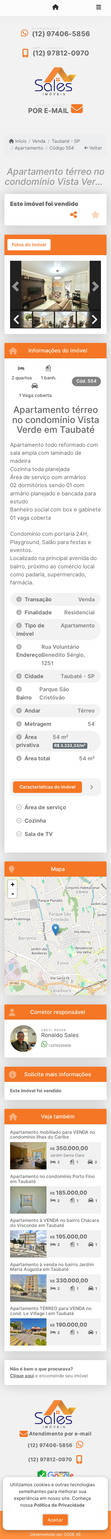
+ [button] (13, 884)
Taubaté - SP (66, 141)
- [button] (13, 893)
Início (20, 141)
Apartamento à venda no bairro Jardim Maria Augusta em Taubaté (52, 1267)
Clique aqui (22, 1376)
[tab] (29, 244)
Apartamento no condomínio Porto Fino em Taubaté (52, 1179)
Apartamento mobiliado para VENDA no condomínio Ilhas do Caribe (52, 1134)
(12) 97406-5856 (61, 34)
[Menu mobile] (55, 7)
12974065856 (59, 1045)
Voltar (95, 148)
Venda (39, 141)
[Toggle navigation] (99, 8)
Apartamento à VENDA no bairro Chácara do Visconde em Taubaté (54, 1222)
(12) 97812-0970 (61, 53)
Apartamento (29, 148)
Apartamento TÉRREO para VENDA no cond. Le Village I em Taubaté (50, 1311)
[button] (17, 286)
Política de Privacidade (59, 1505)
